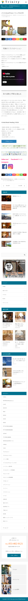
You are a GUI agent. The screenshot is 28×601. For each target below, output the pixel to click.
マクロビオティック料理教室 (9, 470)
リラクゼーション (6, 491)
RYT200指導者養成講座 (8, 429)
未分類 (4, 513)
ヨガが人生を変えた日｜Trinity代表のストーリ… (18, 371)
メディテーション (6, 484)
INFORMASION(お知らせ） (7, 15)
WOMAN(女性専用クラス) (8, 440)
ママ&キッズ (5, 481)
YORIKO (4, 444)
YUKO (4, 448)
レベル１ (5, 495)
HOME (4, 286)
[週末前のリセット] (6, 198)
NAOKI (14, 15)
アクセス (4, 294)
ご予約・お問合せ (14, 555)
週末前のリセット (17, 196)
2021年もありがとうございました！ (20, 224)
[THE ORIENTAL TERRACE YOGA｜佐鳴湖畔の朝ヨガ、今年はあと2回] (8, 335)
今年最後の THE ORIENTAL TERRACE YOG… (19, 242)
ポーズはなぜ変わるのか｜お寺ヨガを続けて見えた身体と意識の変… (19, 206)
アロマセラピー (6, 451)
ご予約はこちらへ (9, 141)
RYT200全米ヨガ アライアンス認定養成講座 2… (19, 382)
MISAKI (4, 415)
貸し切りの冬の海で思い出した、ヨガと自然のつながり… (19, 360)
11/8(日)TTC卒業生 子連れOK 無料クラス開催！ (20, 233)
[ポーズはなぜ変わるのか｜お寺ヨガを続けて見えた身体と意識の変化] (6, 207)
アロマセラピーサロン (7, 455)
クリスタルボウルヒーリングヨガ (10, 462)
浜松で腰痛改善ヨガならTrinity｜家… (7, 324)
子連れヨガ (5, 510)
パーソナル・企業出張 (7, 466)
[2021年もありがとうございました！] (6, 226)
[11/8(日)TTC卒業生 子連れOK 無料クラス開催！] (6, 235)
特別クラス (8, 16)
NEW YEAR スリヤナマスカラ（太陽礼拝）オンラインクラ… (19, 215)
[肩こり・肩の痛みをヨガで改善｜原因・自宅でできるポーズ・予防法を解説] (20, 335)
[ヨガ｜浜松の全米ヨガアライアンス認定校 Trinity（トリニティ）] (10, 2)
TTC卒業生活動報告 (7, 437)
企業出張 (5, 499)
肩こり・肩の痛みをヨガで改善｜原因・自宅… (19, 344)
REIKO (4, 422)
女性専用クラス (6, 506)
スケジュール (5, 302)
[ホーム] (2, 6)
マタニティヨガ (6, 473)
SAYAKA (4, 433)
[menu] (26, 2)
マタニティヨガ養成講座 (8, 477)
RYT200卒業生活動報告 (8, 426)
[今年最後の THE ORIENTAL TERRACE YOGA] (6, 244)
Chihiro (4, 396)
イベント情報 (5, 459)
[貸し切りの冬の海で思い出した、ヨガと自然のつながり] (7, 361)
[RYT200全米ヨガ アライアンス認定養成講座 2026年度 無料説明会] (7, 383)
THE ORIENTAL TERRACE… (6, 343)
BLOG (4, 298)
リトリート (5, 488)
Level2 (4, 404)
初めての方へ (5, 290)
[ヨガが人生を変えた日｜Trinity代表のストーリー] (7, 372)
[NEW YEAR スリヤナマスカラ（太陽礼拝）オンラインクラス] (6, 216)
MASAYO (5, 408)
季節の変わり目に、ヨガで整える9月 (19, 324)
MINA (4, 411)
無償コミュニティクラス (8, 517)
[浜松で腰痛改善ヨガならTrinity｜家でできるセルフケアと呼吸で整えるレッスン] (8, 317)
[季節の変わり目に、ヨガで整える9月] (20, 317)
